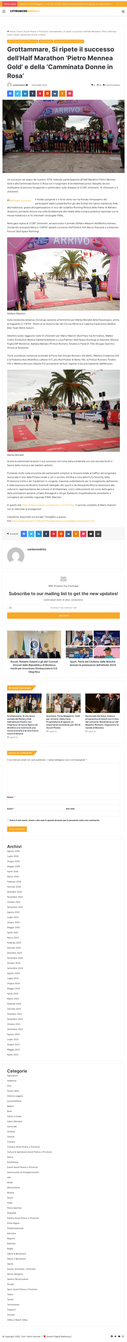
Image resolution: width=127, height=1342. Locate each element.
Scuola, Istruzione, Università (21, 1269)
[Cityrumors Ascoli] (24, 11)
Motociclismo (13, 1187)
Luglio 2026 (12, 856)
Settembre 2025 (15, 907)
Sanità (10, 1264)
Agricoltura (12, 1075)
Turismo (11, 1314)
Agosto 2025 (13, 912)
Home (12, 31)
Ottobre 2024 (13, 963)
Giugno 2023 (13, 1044)
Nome (11, 797)
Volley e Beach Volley (17, 1320)
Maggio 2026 (13, 866)
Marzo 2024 (13, 998)
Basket (10, 1106)
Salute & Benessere (16, 1253)
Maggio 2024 (13, 988)
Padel (9, 1203)
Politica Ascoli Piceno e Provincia (23, 1218)
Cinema (10, 1136)
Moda (10, 1182)
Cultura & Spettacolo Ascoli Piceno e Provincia (29, 1152)
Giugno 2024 (13, 983)
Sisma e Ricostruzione (17, 1279)
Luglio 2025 (12, 917)
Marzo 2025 (13, 937)
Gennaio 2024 (14, 1009)
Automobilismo (14, 1101)
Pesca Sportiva (14, 1208)
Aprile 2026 (12, 871)
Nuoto (10, 1197)
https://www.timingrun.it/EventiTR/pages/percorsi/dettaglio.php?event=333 (53, 520)
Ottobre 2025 (13, 902)
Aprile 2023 (12, 1054)
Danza (10, 1157)
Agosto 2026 (13, 851)
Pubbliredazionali (15, 1228)
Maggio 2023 (13, 1049)
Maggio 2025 (13, 927)
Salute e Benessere (16, 1259)
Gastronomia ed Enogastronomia (23, 1172)
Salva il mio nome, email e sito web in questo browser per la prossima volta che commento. (55, 820)
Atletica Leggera (15, 1096)
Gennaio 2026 (14, 886)
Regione (11, 1238)
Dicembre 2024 (14, 953)
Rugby (10, 1248)
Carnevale (12, 1126)
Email (10, 808)
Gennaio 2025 (14, 948)
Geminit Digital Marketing (58, 1336)
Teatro (10, 1294)
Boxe (9, 1111)
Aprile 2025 (12, 932)
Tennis (10, 1299)
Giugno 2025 (13, 922)
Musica (10, 1192)
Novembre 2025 (15, 897)
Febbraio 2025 (14, 942)
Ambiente (11, 1080)
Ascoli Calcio (13, 1091)
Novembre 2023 (15, 1019)
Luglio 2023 (12, 1039)
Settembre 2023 (15, 1029)
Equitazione (12, 1162)
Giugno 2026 (13, 861)
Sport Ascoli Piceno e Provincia (69, 41)
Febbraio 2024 (14, 1003)
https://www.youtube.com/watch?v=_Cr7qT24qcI (48, 505)
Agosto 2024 (13, 973)
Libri (9, 1177)
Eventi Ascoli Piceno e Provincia (32, 31)
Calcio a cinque (14, 1116)
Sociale (10, 1284)
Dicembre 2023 (14, 1014)
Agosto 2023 (13, 1034)
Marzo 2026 (13, 876)
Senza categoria (15, 1274)
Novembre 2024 (15, 958)
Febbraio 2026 (14, 881)
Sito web (70, 808)
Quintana (11, 1233)
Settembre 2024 (15, 968)
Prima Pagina (46, 41)
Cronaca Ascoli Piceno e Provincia (23, 1147)
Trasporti (11, 1309)
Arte (9, 1086)
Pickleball (11, 1213)
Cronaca (11, 1141)
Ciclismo (11, 1131)
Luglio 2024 (12, 978)
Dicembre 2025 (14, 892)
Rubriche (11, 1243)
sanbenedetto (19, 85)
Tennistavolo (13, 1304)
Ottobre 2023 (13, 1024)
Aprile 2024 (12, 993)
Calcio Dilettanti (14, 1121)
